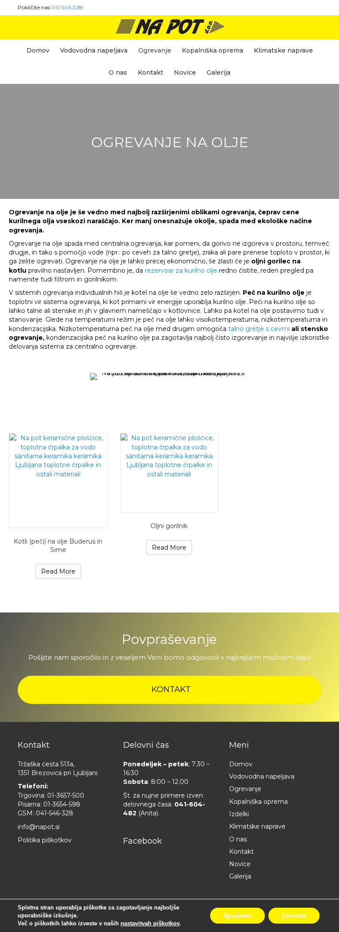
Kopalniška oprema (212, 50)
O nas (118, 72)
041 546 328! (67, 7)
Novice (185, 72)
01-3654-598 (61, 804)
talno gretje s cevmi (259, 329)
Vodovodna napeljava (94, 50)
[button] (169, 690)
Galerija (218, 72)
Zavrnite (294, 915)
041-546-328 (54, 813)
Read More (58, 571)
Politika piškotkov (45, 840)
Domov (37, 50)
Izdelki (239, 814)
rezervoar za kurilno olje (182, 270)
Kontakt (150, 72)
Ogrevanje (154, 50)
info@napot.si (39, 827)
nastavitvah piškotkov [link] (150, 923)
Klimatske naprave (283, 50)
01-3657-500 (65, 795)
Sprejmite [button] (237, 915)
